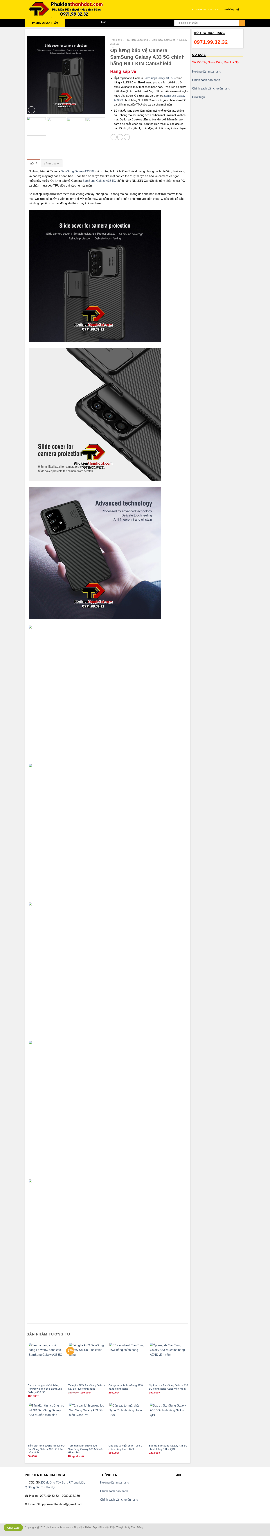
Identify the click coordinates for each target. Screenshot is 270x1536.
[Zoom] (31, 109)
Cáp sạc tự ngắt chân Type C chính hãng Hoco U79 (126, 1447)
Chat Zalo (13, 1527)
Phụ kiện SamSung (137, 39)
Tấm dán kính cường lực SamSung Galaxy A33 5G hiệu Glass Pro (85, 1449)
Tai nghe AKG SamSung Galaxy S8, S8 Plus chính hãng (86, 1387)
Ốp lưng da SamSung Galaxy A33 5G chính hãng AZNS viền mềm (168, 1387)
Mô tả (33, 163)
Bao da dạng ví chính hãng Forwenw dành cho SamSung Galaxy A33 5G (45, 1389)
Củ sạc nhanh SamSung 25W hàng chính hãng (126, 1387)
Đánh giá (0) (51, 163)
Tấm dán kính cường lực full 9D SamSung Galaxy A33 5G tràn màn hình (46, 1449)
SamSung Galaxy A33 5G (159, 78)
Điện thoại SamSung (163, 39)
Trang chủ (116, 39)
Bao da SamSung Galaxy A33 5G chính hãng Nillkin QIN (168, 1447)
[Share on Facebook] (114, 137)
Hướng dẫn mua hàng (206, 71)
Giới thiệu (198, 97)
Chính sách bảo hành (206, 80)
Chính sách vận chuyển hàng (211, 88)
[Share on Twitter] (120, 137)
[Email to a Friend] (127, 137)
